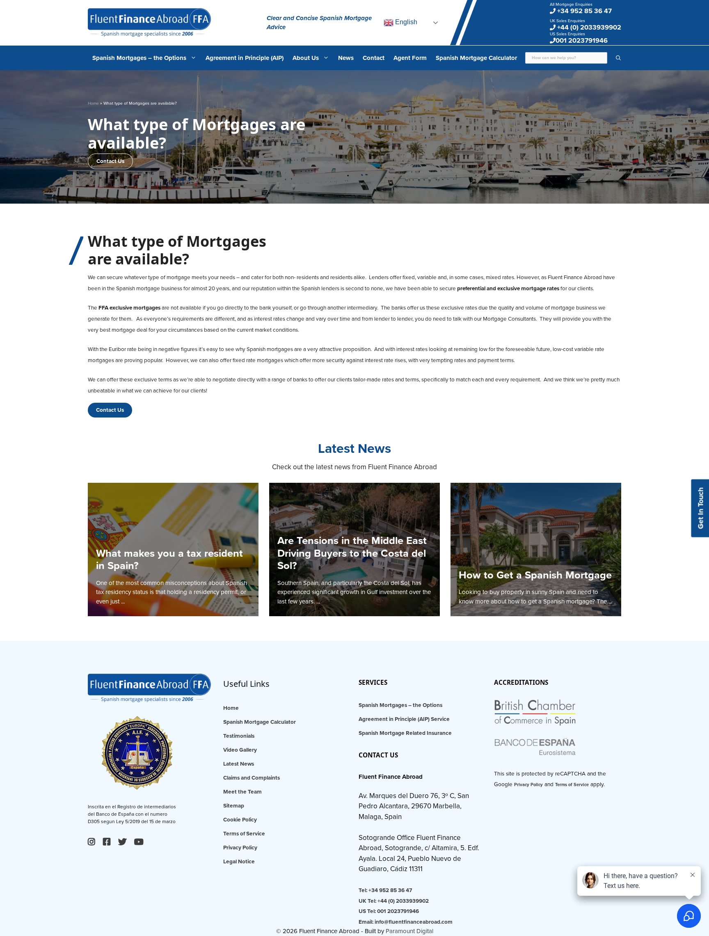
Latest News (238, 764)
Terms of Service (244, 833)
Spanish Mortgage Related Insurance (405, 733)
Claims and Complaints (251, 778)
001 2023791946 (582, 41)
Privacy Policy (240, 847)
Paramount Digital (409, 931)
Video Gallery (240, 750)
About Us (306, 58)
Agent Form (410, 58)
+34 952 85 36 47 (584, 11)
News (346, 58)
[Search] (614, 58)
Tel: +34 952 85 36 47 (385, 890)
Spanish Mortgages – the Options (139, 58)
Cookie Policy (240, 820)
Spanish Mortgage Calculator (476, 58)
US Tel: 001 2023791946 (389, 911)
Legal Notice (239, 861)
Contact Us (110, 161)
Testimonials (238, 736)
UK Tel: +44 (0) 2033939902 (394, 901)
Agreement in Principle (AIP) (245, 58)
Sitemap (233, 806)
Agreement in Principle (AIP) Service (404, 719)
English (405, 21)
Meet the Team (242, 792)
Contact (373, 58)
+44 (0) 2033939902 (588, 27)
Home (93, 103)
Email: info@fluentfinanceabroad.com (406, 922)
